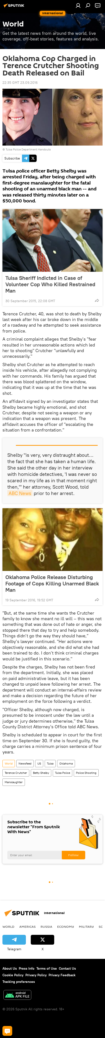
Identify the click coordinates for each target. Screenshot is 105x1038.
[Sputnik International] (14, 7)
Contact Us (67, 968)
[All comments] (7, 1031)
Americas (27, 926)
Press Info (26, 968)
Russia (46, 926)
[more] (97, 300)
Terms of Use (46, 968)
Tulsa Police (62, 773)
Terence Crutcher (16, 773)
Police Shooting (86, 773)
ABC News (20, 493)
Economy (65, 926)
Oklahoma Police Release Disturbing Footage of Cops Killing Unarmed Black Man (52, 583)
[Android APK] (17, 995)
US (39, 763)
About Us (9, 968)
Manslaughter (14, 782)
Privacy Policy (36, 975)
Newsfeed (25, 763)
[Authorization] (78, 5)
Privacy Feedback (62, 975)
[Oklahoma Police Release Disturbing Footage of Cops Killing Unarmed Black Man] (52, 539)
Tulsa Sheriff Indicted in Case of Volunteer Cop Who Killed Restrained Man (50, 284)
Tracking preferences (18, 981)
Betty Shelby (41, 773)
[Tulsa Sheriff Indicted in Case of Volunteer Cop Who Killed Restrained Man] (52, 240)
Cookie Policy (12, 975)
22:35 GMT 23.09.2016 (20, 82)
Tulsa (50, 763)
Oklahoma (66, 763)
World (9, 763)
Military (86, 926)
